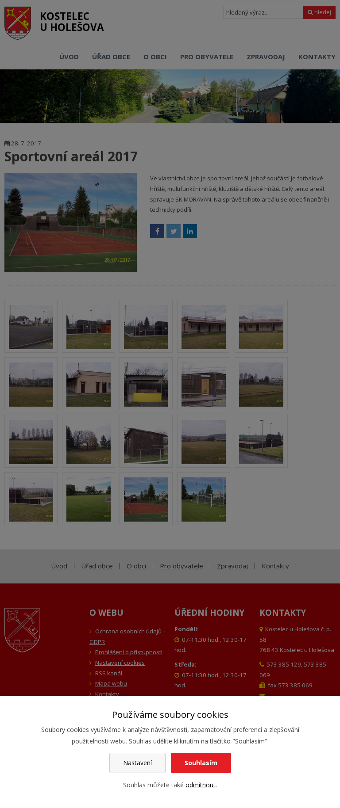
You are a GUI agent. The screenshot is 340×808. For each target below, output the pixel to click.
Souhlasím (201, 762)
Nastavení (137, 762)
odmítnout (200, 785)
